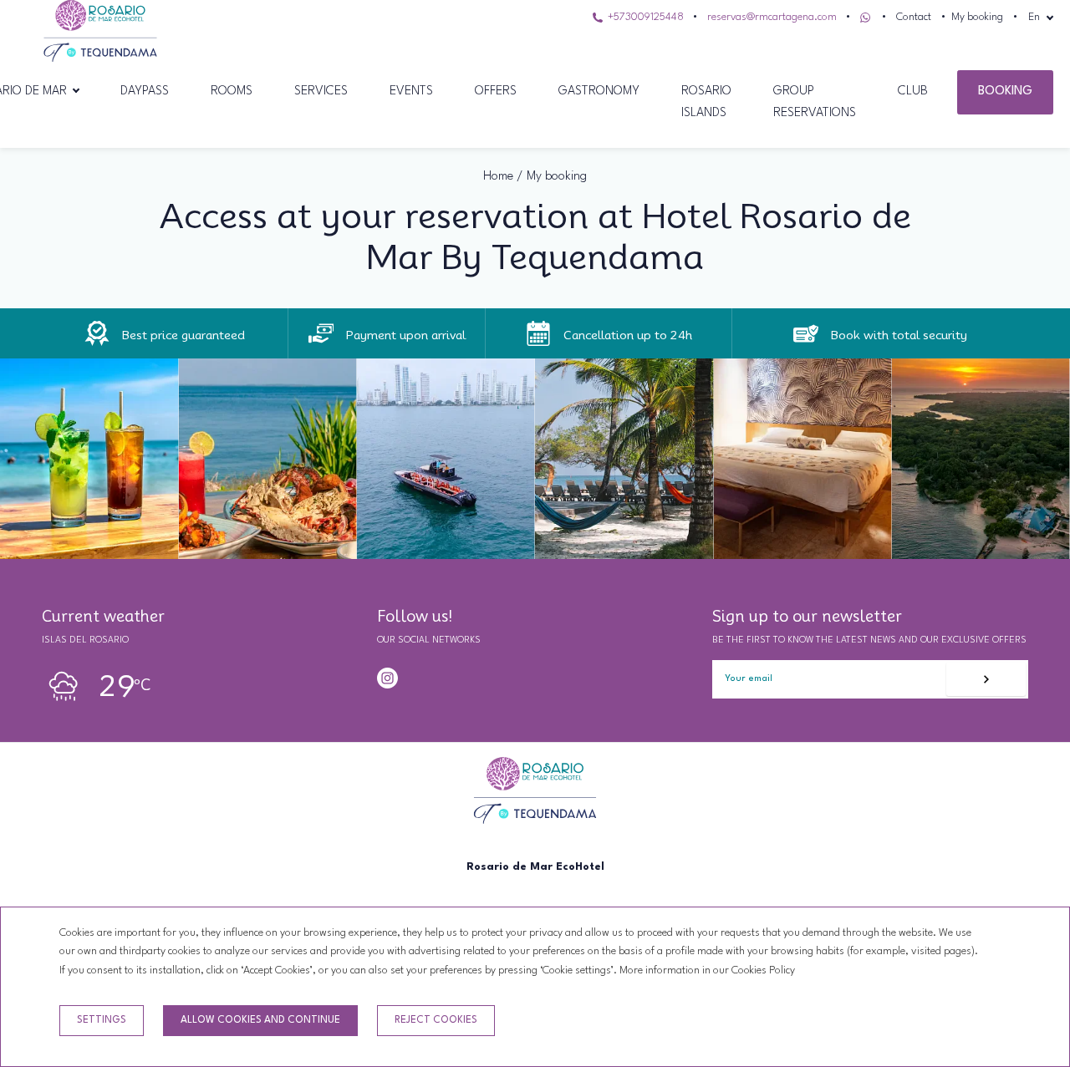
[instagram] (387, 678)
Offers (496, 91)
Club (913, 91)
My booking (977, 17)
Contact (913, 17)
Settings (101, 1020)
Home (498, 176)
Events (411, 91)
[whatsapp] (415, 678)
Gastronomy (598, 91)
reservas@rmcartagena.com (772, 17)
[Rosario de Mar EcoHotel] (100, 59)
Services (321, 91)
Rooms (231, 91)
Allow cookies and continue (260, 1020)
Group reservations (814, 102)
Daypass (144, 91)
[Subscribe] (986, 679)
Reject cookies (436, 1020)
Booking (1005, 91)
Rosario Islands (706, 102)
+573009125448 (644, 17)
